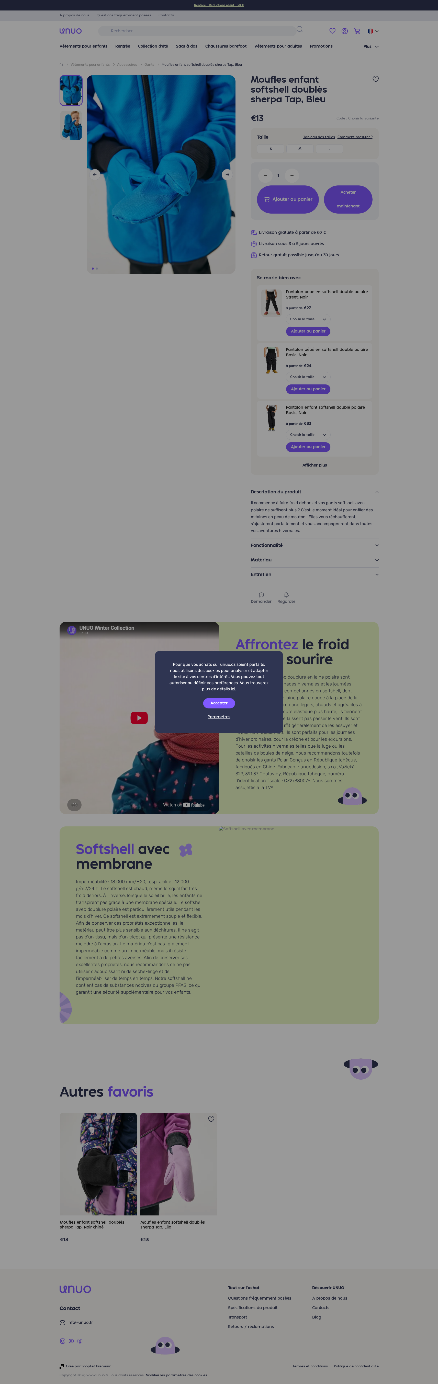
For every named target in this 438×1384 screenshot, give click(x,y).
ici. (233, 689)
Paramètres (219, 717)
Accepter (219, 703)
